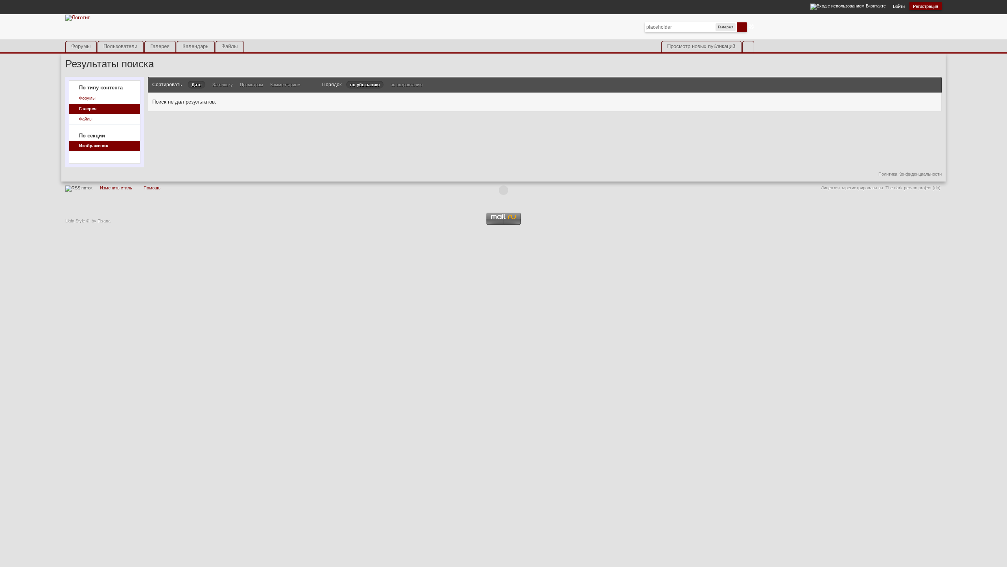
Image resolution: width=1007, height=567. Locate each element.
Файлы (229, 46)
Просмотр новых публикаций (701, 46)
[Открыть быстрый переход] (748, 46)
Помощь (152, 187)
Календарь (195, 46)
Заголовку (222, 84)
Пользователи (120, 46)
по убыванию (365, 84)
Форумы (80, 46)
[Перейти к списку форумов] (77, 17)
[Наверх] (503, 190)
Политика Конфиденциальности (910, 174)
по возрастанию (406, 84)
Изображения (93, 145)
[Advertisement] (850, 32)
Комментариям (285, 84)
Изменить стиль (116, 187)
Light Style (75, 221)
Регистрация (925, 6)
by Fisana (101, 221)
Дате (196, 84)
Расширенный (752, 27)
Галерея (160, 46)
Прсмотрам (251, 84)
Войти (899, 6)
